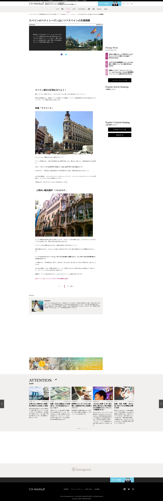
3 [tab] (79, 428)
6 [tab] (83, 428)
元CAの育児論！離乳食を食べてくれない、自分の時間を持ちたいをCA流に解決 (124, 406)
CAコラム (99, 9)
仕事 (93, 9)
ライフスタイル (81, 9)
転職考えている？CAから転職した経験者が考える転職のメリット (60, 406)
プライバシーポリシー (77, 489)
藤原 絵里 (75, 401)
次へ (71, 286)
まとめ (105, 9)
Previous (2, 404)
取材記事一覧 (119, 135)
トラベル (68, 9)
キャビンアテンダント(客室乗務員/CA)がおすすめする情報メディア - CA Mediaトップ (48, 14)
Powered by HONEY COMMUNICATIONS (81, 498)
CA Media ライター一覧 (119, 129)
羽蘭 (31, 401)
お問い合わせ (88, 489)
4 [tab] (80, 428)
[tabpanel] (39, 406)
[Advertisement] (66, 70)
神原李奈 (53, 401)
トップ (57, 9)
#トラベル (31, 295)
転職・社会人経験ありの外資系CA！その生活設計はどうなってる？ (39, 406)
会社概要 (97, 489)
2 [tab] (77, 428)
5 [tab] (82, 428)
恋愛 (89, 9)
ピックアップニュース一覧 (120, 80)
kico (95, 401)
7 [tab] (85, 428)
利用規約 (66, 489)
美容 (62, 9)
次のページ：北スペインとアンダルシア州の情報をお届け (51, 278)
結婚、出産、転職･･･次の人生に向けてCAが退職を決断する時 (102, 406)
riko (116, 401)
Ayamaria (32, 24)
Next (161, 404)
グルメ (74, 9)
